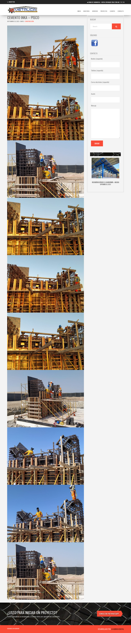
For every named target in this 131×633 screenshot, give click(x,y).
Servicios (95, 11)
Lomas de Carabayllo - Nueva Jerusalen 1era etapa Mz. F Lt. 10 (106, 2)
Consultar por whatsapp (109, 613)
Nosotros (86, 11)
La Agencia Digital (117, 629)
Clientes (112, 11)
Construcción (29, 21)
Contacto (121, 11)
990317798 (12, 2)
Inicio (79, 11)
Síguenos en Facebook (13, 628)
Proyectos (104, 11)
